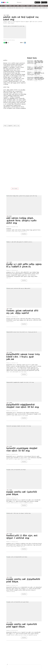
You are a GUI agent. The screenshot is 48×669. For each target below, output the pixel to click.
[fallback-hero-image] (30, 62)
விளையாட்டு (23, 5)
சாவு (18, 125)
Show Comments (14, 188)
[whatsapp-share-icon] (4, 43)
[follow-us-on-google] (25, 43)
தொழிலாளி (10, 125)
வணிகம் (37, 5)
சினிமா (18, 5)
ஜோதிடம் (28, 5)
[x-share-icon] (6, 43)
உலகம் (14, 5)
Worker (5, 125)
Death (15, 125)
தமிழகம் (6, 5)
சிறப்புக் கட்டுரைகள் (43, 5)
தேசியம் (10, 5)
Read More (24, 280)
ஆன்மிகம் (32, 5)
